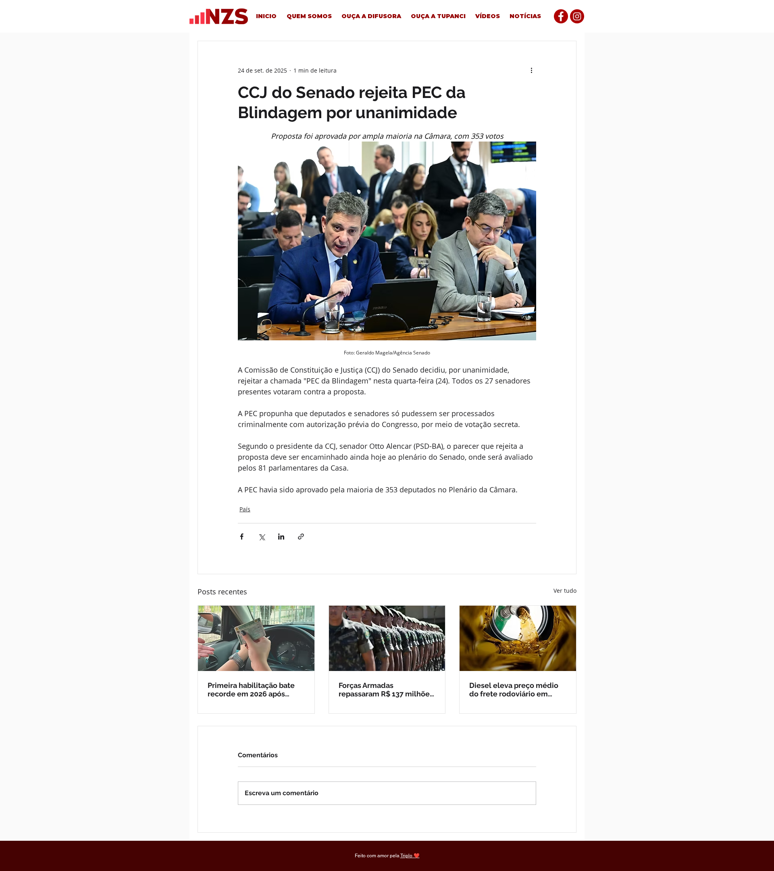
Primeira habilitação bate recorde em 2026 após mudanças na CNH (251, 689)
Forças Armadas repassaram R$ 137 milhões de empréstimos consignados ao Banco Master (386, 689)
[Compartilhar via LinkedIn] (281, 536)
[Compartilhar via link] (301, 536)
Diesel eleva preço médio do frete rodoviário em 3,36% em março (513, 689)
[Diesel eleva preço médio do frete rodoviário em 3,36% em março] (518, 638)
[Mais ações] (531, 70)
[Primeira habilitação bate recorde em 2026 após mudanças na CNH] (256, 638)
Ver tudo (564, 590)
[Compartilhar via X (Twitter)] (261, 536)
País (244, 509)
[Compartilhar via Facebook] (242, 536)
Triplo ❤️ (410, 855)
